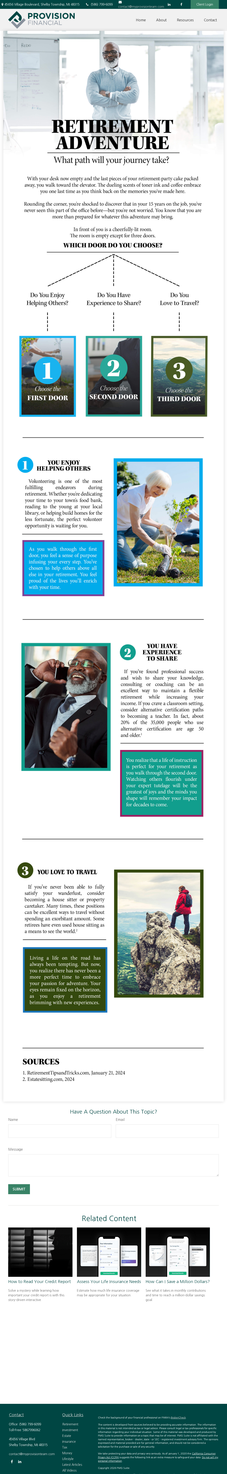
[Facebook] (181, 4)
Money (67, 1453)
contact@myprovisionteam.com (32, 1454)
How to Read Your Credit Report (39, 1281)
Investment (70, 1430)
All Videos (69, 1470)
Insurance (69, 1441)
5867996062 (31, 1430)
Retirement (70, 1424)
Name (13, 1119)
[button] (141, 20)
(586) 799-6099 (102, 4)
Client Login (204, 4)
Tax (64, 1447)
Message (15, 1149)
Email (120, 1119)
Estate (66, 1435)
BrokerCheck (178, 1417)
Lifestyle (68, 1458)
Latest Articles (72, 1464)
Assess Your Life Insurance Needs (109, 1281)
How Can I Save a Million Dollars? (178, 1281)
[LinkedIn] (169, 4)
